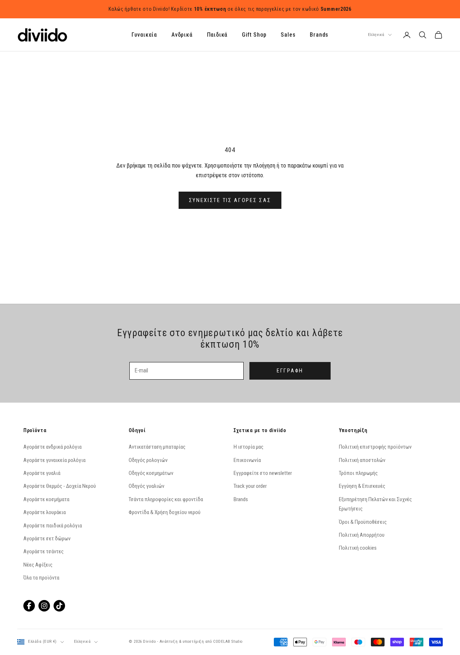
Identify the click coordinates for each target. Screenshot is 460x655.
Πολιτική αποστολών (362, 460)
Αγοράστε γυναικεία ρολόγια (54, 460)
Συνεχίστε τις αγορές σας (230, 200)
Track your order (250, 486)
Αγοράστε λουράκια (44, 512)
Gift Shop (254, 35)
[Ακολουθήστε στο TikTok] (59, 606)
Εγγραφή (290, 370)
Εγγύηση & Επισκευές (362, 486)
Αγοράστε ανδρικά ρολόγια (52, 447)
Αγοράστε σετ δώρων (46, 538)
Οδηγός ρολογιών (148, 460)
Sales (288, 35)
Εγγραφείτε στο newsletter (263, 473)
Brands (319, 35)
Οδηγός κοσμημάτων (151, 473)
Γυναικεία (144, 35)
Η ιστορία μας (248, 447)
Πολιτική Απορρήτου (362, 535)
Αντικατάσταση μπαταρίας (157, 447)
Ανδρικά (182, 35)
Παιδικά (217, 35)
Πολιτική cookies (358, 548)
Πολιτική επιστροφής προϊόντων (375, 447)
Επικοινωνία (247, 460)
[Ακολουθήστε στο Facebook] (29, 606)
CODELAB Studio (228, 641)
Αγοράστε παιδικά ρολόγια (52, 525)
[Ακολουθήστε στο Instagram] (44, 606)
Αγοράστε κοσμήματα (46, 499)
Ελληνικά (376, 34)
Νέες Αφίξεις (37, 565)
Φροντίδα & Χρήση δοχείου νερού (165, 512)
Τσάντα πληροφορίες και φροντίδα (166, 499)
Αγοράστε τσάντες (43, 551)
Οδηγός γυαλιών (146, 486)
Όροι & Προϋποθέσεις (363, 522)
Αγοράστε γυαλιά (41, 473)
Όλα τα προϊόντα (41, 577)
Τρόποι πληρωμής (358, 473)
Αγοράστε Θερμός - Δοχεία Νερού (59, 486)
